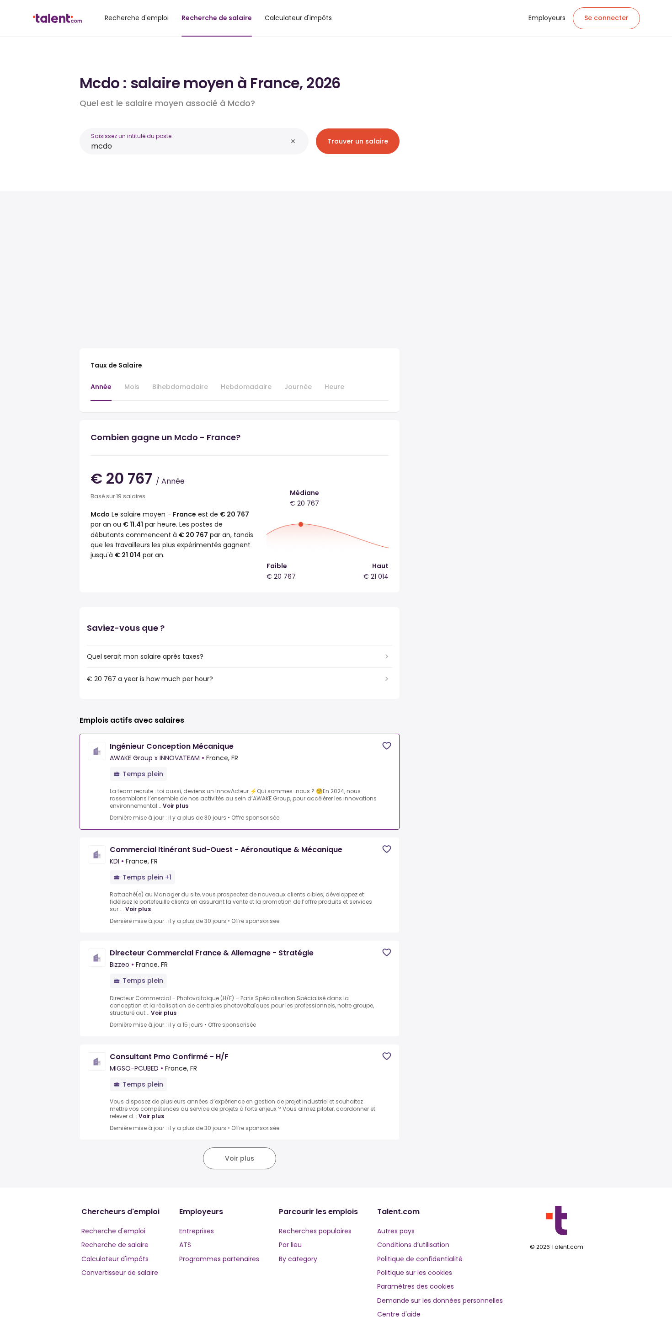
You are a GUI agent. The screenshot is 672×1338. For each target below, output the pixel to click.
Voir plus (175, 806)
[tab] (101, 391)
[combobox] (189, 146)
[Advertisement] (240, 266)
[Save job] (386, 746)
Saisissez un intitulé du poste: (132, 136)
